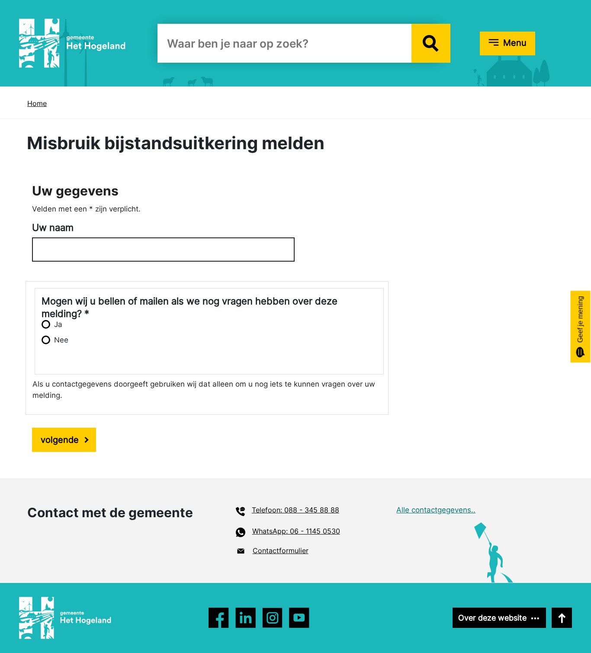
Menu (515, 43)
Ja (58, 324)
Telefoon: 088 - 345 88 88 (295, 510)
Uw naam (53, 227)
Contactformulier (280, 550)
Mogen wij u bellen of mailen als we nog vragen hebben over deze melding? (189, 301)
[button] (430, 43)
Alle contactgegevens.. (435, 510)
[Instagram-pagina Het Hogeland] (245, 618)
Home (37, 103)
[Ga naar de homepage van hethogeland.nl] (72, 42)
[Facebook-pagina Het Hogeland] (219, 618)
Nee (61, 340)
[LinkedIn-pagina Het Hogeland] (272, 618)
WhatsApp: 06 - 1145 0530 (296, 531)
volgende (60, 440)
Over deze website (492, 617)
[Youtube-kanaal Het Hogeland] (299, 618)
